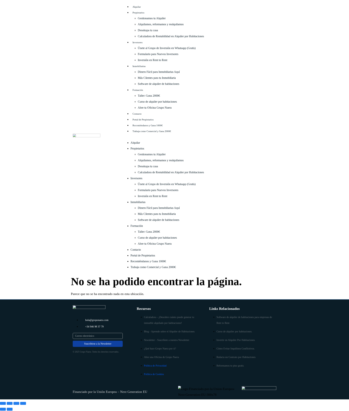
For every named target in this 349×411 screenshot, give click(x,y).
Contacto (137, 113)
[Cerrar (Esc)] (23, 403)
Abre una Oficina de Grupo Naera (161, 357)
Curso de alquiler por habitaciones (157, 101)
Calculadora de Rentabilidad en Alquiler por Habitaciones (171, 36)
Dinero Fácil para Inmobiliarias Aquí (159, 71)
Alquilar (137, 6)
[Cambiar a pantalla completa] (10, 403)
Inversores (138, 42)
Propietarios (138, 12)
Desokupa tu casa (148, 30)
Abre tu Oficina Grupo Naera (155, 107)
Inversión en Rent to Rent (152, 60)
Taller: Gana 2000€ (149, 95)
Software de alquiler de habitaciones (158, 83)
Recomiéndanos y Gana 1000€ (148, 125)
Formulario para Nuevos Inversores (158, 54)
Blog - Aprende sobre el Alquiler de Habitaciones (169, 331)
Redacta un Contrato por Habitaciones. (236, 357)
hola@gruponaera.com (97, 320)
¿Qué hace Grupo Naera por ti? (160, 348)
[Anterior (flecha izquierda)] (3, 409)
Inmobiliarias (139, 66)
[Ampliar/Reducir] (3, 403)
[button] (201, 137)
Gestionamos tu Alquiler (152, 18)
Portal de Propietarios (143, 119)
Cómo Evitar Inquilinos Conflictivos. (235, 348)
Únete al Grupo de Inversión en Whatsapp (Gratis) (167, 48)
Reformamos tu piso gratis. (230, 365)
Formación (138, 90)
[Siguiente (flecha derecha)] (10, 409)
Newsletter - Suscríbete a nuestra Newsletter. (167, 340)
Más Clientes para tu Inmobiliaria (157, 77)
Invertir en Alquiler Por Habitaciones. (235, 340)
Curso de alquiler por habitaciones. (234, 331)
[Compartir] (16, 403)
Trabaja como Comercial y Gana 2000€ (152, 131)
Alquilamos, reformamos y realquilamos (161, 24)
